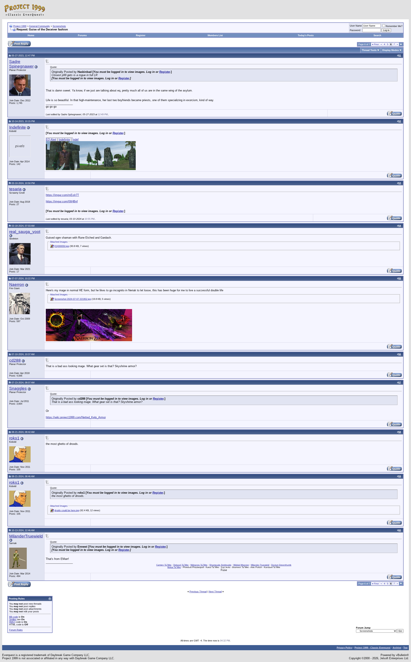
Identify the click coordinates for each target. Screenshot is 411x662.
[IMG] (12, 622)
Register (140, 35)
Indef (75, 139)
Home (31, 35)
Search (377, 35)
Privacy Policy (344, 647)
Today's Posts (306, 35)
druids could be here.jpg (66, 510)
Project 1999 (19, 26)
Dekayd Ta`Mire (181, 565)
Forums (82, 35)
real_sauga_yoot (24, 231)
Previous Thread (198, 591)
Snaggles (18, 388)
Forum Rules (16, 630)
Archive (397, 647)
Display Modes (390, 50)
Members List (215, 35)
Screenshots (59, 26)
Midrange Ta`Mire (199, 565)
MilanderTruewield (26, 536)
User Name (356, 25)
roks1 (14, 438)
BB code (13, 617)
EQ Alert (51, 139)
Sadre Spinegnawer (21, 64)
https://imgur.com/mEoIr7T (62, 195)
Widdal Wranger (241, 565)
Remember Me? (394, 26)
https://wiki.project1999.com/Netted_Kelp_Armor (76, 417)
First (375, 44)
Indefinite (17, 127)
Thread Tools (369, 50)
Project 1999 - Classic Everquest (372, 647)
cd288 (15, 360)
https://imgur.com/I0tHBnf (62, 201)
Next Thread (215, 591)
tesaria (15, 189)
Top (405, 647)
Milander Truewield (260, 565)
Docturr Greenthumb (281, 565)
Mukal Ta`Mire (174, 567)
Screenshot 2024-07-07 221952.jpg (72, 299)
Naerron (16, 284)
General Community (39, 26)
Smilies (12, 619)
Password (355, 30)
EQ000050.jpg (61, 246)
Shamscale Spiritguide (220, 565)
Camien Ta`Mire (163, 565)
